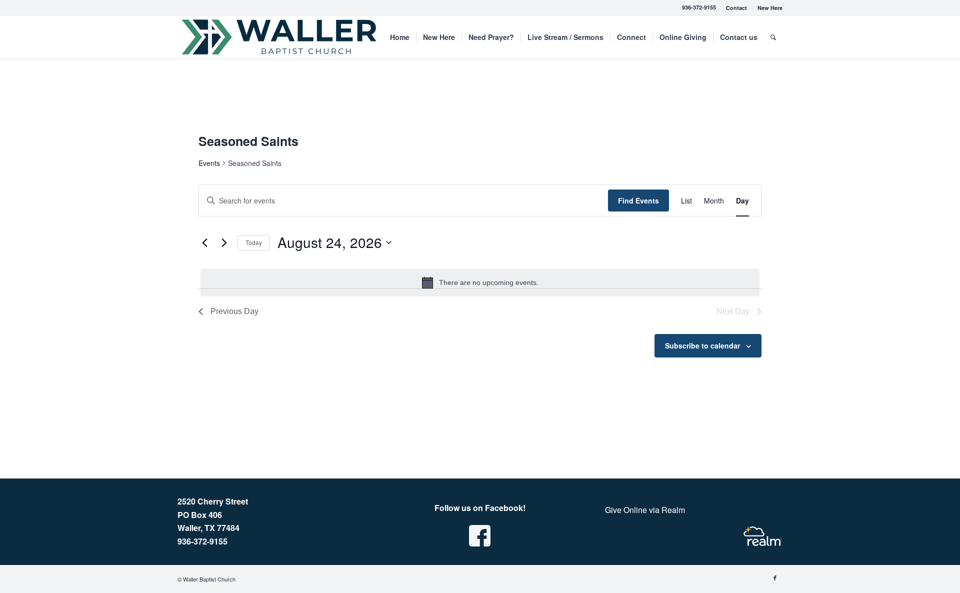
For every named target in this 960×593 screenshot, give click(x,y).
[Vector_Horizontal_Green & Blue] (280, 37)
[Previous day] (204, 242)
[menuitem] (736, 7)
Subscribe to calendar (702, 345)
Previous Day (234, 311)
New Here (770, 8)
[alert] (480, 282)
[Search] (773, 37)
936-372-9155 (699, 7)
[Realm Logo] (762, 536)
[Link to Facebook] (775, 577)
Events (209, 163)
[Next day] (224, 242)
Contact (736, 8)
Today (254, 242)
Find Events (638, 201)
